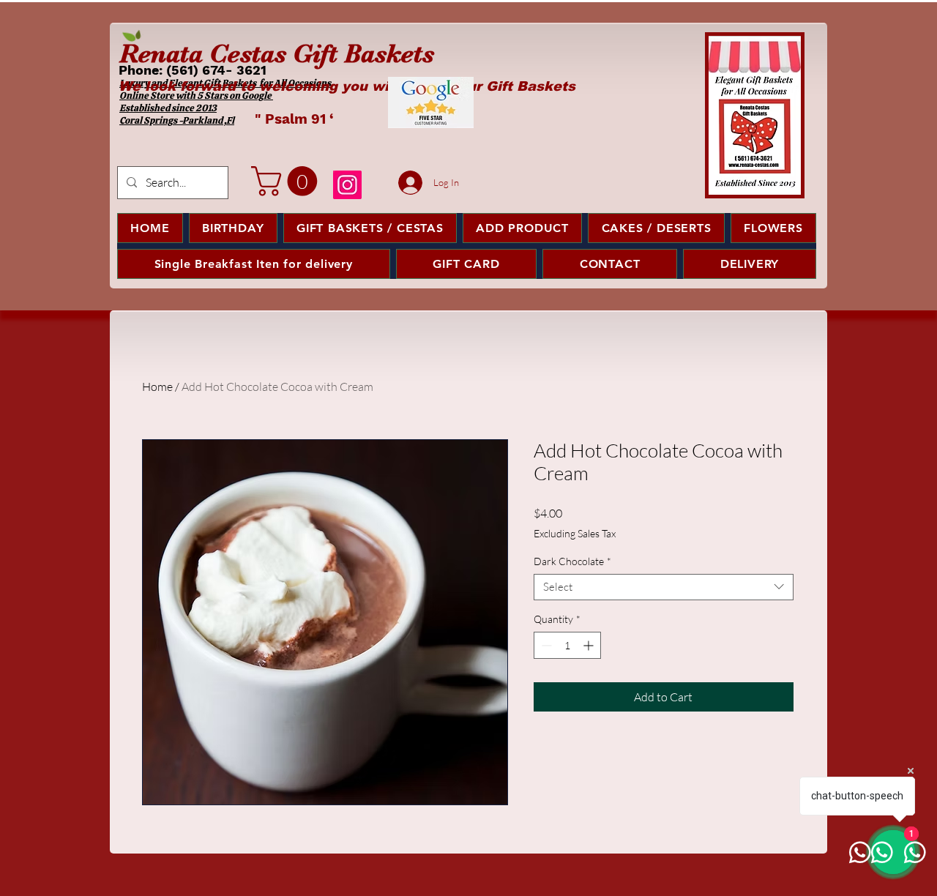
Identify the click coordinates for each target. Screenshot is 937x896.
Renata (161, 53)
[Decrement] (545, 645)
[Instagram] (347, 185)
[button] (287, 181)
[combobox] (664, 587)
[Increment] (590, 645)
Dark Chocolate (572, 561)
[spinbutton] (567, 645)
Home (157, 386)
